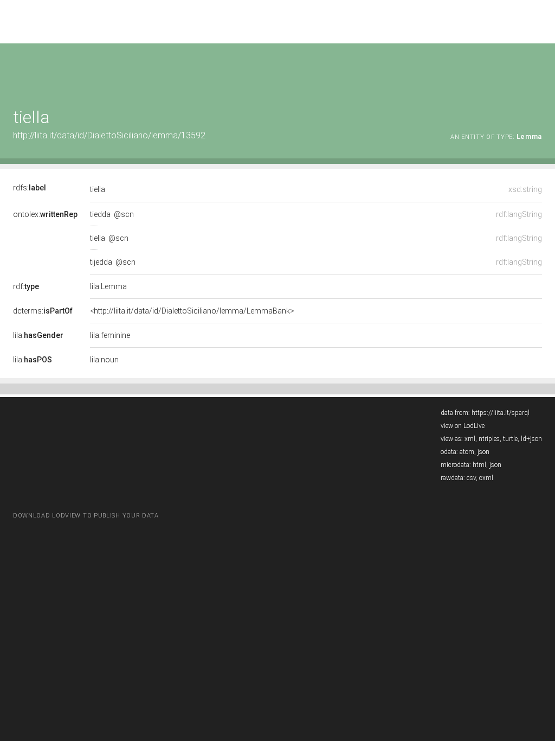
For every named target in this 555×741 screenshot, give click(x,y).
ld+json (531, 439)
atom (467, 452)
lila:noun (104, 359)
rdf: (26, 286)
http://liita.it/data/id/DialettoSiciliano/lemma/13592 (109, 135)
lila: (38, 335)
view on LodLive (463, 426)
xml (469, 439)
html (479, 465)
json (483, 452)
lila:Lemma (108, 286)
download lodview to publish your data (86, 515)
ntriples (489, 439)
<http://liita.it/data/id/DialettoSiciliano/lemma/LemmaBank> (192, 310)
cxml (486, 478)
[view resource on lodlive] (537, 70)
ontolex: (45, 214)
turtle (510, 439)
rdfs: (29, 187)
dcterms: (43, 310)
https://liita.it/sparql (501, 413)
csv (471, 478)
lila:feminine (110, 335)
